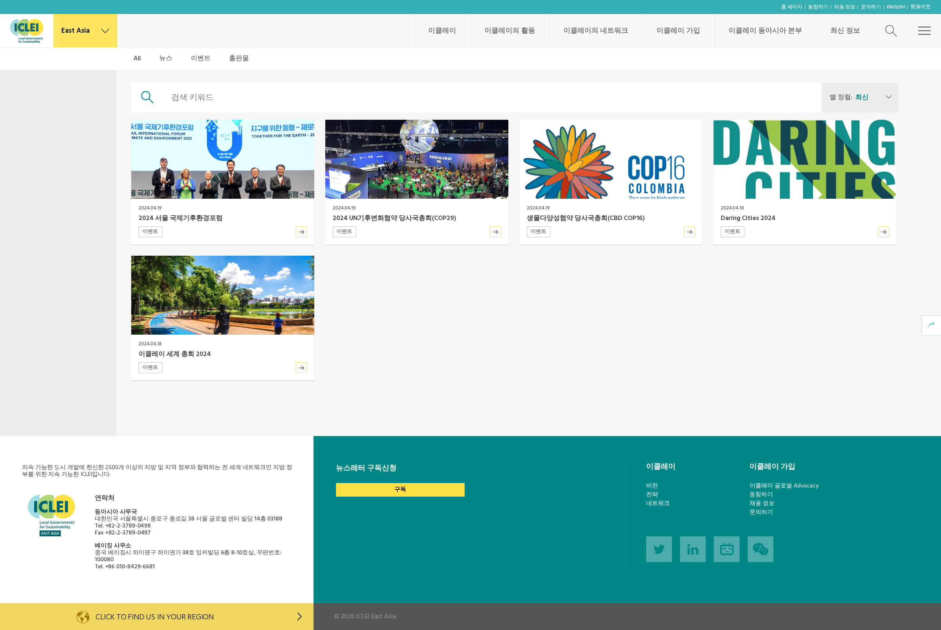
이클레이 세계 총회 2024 (175, 354)
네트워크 (658, 503)
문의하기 (871, 7)
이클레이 (442, 30)
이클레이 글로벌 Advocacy (784, 486)
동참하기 (818, 7)
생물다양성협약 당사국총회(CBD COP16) (586, 218)
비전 (652, 486)
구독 (400, 489)
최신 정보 (845, 30)
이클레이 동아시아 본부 (765, 30)
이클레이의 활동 (509, 30)
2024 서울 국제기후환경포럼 (181, 218)
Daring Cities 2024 (748, 218)
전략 (652, 495)
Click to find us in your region (155, 617)
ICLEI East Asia (376, 616)
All (137, 58)
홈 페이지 (791, 7)
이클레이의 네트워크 (595, 30)
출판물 (239, 58)
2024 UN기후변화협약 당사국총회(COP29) (394, 218)
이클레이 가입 (678, 30)
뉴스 (165, 58)
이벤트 (201, 58)
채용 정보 (844, 7)
